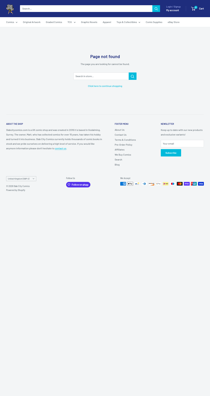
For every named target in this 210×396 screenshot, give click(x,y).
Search (118, 159)
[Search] (156, 8)
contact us (60, 148)
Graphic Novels (89, 22)
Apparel (107, 22)
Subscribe (170, 152)
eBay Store (174, 22)
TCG (69, 22)
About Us (120, 129)
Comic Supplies (154, 22)
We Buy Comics (123, 154)
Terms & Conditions (125, 139)
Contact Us (121, 134)
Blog (117, 164)
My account (172, 10)
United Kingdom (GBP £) (18, 178)
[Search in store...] (133, 76)
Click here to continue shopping (105, 85)
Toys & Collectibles (127, 22)
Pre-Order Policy (123, 144)
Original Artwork (31, 22)
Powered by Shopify (15, 190)
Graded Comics (54, 22)
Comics (10, 22)
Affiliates (120, 149)
